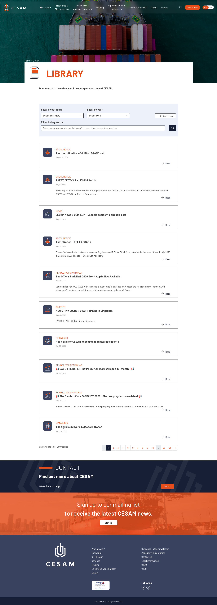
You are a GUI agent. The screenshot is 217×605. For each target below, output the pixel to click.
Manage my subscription (153, 552)
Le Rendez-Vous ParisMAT (105, 568)
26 (170, 447)
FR (210, 7)
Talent (154, 7)
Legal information (150, 560)
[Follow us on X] (148, 587)
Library (164, 7)
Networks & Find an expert (62, 7)
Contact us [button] (192, 7)
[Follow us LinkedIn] (143, 587)
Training (100, 7)
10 (153, 447)
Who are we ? (98, 548)
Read (167, 163)
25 (164, 447)
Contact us (146, 556)
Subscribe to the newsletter (155, 548)
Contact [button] (167, 486)
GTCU (144, 564)
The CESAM (45, 7)
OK (172, 128)
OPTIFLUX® (97, 556)
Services (96, 560)
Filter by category (51, 109)
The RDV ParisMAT (138, 7)
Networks (96, 552)
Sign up (108, 522)
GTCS (144, 568)
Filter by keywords (52, 122)
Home (27, 60)
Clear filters (166, 116)
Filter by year (95, 109)
